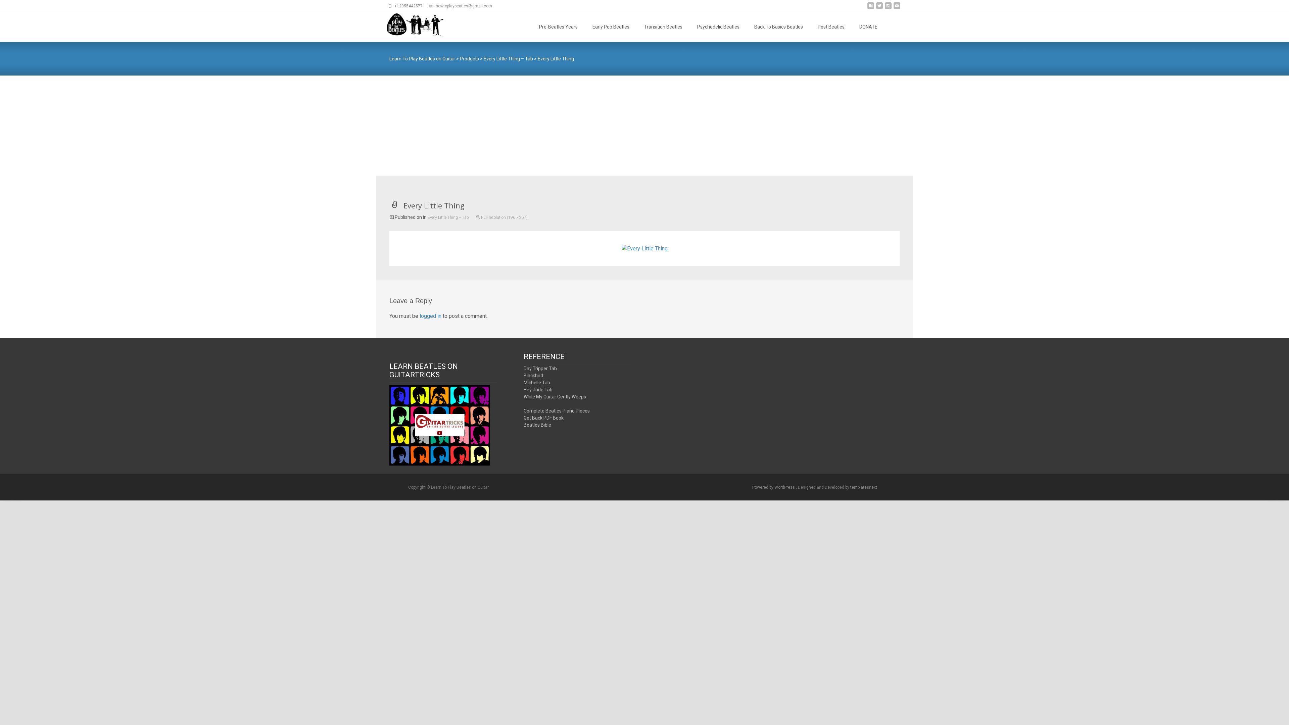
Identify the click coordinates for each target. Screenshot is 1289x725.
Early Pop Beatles (610, 27)
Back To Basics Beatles (778, 27)
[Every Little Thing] (645, 248)
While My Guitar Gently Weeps (555, 396)
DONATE (868, 27)
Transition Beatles (663, 27)
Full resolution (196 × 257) (504, 217)
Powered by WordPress (774, 487)
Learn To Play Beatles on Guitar (422, 58)
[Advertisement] (644, 126)
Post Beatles (831, 27)
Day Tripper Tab (540, 368)
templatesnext (863, 487)
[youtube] (897, 8)
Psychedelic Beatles (718, 27)
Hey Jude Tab (538, 389)
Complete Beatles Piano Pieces (557, 411)
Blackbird (533, 375)
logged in (430, 316)
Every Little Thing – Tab (448, 217)
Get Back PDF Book (544, 418)
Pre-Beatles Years (558, 27)
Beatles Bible (537, 425)
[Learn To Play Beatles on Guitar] (410, 25)
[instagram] (888, 8)
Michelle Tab (537, 382)
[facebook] (870, 8)
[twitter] (879, 8)
